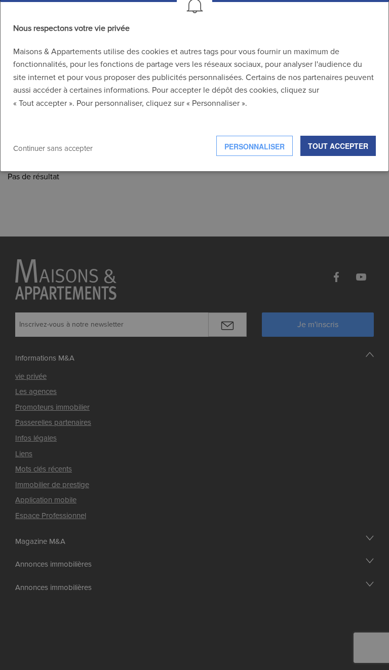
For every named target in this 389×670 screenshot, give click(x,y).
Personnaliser (254, 146)
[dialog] (194, 86)
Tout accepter (338, 146)
